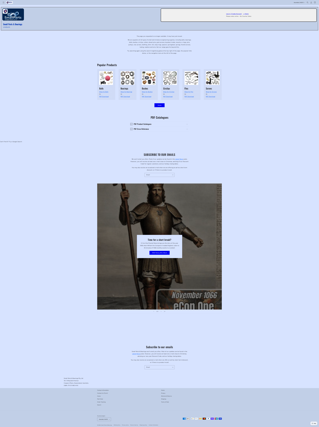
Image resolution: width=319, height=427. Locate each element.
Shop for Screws (211, 92)
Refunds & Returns (166, 396)
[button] (3, 2)
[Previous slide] (154, 311)
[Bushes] (149, 77)
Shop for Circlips (168, 92)
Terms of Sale (165, 402)
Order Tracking (101, 402)
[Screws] (213, 77)
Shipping (163, 399)
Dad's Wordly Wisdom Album (159, 253)
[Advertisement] (113, 330)
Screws (209, 88)
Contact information (153, 425)
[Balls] (106, 77)
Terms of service (134, 425)
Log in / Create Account (234, 14)
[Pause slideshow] (165, 311)
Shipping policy (143, 425)
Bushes (145, 88)
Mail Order (100, 399)
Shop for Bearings (126, 92)
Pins (186, 88)
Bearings (124, 88)
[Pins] (191, 77)
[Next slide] (161, 311)
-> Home (246, 14)
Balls (101, 88)
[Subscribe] (172, 175)
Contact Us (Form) (102, 393)
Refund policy (117, 425)
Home (159, 105)
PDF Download (104, 96)
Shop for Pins (189, 92)
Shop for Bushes (147, 92)
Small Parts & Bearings (106, 425)
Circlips (166, 88)
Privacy (163, 393)
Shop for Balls (103, 92)
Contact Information (103, 390)
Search (99, 405)
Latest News (179, 159)
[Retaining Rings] (170, 77)
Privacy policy (125, 425)
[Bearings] (128, 77)
